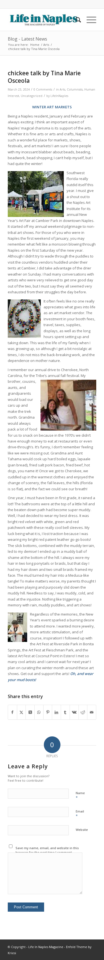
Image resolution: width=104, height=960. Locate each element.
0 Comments (43, 89)
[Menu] (88, 20)
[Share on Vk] (74, 712)
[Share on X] (21, 712)
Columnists (75, 89)
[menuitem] (75, 20)
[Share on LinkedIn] (56, 712)
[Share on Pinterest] (48, 712)
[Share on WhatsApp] (39, 712)
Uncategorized (31, 96)
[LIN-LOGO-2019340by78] (43, 20)
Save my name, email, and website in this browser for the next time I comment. (47, 850)
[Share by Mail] (91, 712)
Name (80, 795)
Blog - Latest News (27, 39)
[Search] (75, 20)
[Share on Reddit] (83, 712)
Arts (62, 89)
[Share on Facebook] (12, 712)
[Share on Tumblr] (65, 712)
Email (80, 814)
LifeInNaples (59, 96)
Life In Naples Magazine (45, 947)
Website (82, 830)
